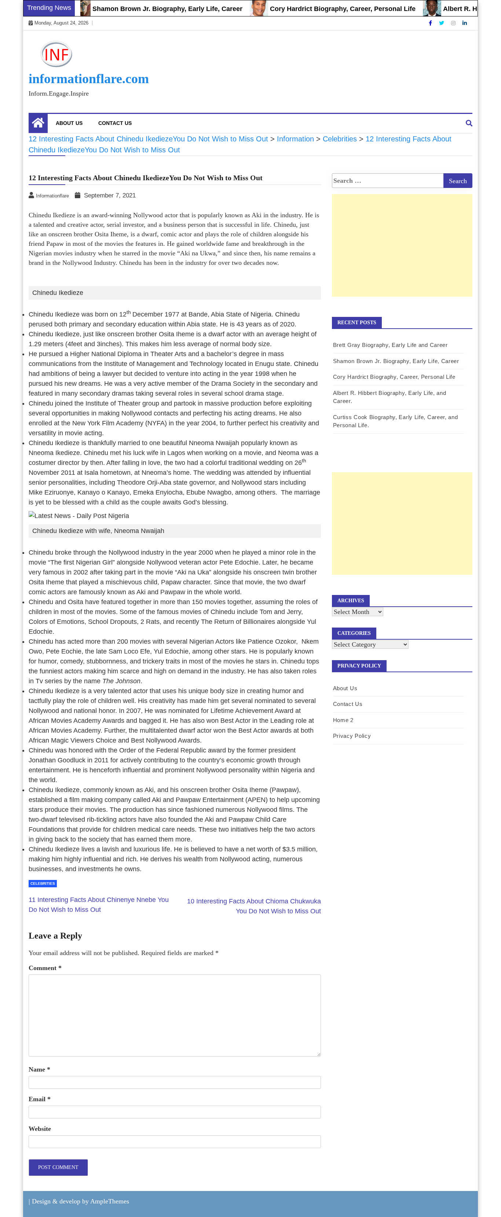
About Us (69, 123)
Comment (45, 968)
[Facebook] (431, 23)
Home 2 (343, 720)
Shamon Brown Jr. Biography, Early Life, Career (152, 8)
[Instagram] (454, 23)
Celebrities (42, 883)
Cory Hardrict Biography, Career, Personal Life (328, 8)
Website (40, 1128)
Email (40, 1099)
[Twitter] (442, 23)
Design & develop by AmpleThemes (80, 1201)
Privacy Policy (352, 736)
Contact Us (115, 123)
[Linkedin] (464, 23)
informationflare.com (89, 78)
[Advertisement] (402, 253)
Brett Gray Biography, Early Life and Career (390, 345)
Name (39, 1069)
